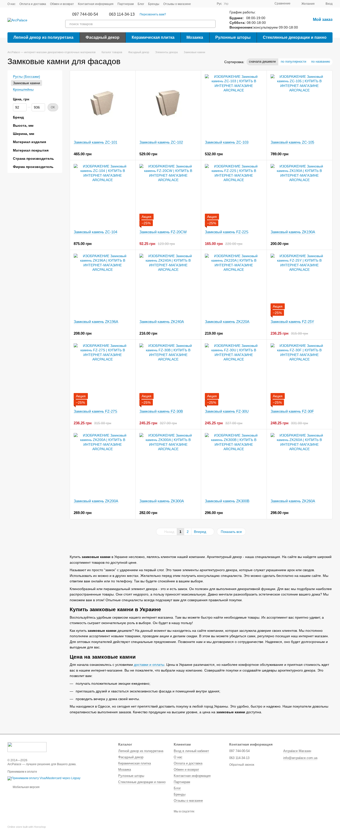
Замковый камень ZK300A (161, 501)
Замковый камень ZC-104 (95, 232)
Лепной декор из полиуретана (43, 37)
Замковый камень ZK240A (161, 321)
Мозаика (194, 37)
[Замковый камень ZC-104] (103, 195)
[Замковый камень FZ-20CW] (168, 195)
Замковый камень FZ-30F (292, 411)
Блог (141, 4)
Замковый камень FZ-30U (227, 411)
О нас (11, 4)
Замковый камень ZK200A (96, 501)
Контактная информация (95, 4)
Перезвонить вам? (153, 14)
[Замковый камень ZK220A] (234, 285)
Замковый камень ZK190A (293, 232)
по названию (320, 61)
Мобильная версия (26, 787)
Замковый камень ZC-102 (161, 142)
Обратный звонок (241, 764)
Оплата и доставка (32, 4)
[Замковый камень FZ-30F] (300, 374)
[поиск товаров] (212, 24)
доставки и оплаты (149, 665)
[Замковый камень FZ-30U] (234, 374)
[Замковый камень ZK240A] (168, 285)
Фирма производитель (33, 167)
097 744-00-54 (85, 14)
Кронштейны (23, 90)
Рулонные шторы (233, 37)
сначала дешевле (262, 61)
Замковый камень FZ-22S (226, 232)
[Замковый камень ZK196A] (103, 285)
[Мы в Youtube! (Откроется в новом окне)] (204, 4)
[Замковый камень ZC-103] (234, 105)
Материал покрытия (31, 150)
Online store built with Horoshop (26, 826)
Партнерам (125, 4)
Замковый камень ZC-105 (292, 142)
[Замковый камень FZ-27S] (103, 374)
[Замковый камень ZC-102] (168, 105)
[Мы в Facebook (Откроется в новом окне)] (198, 4)
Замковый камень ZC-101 (95, 142)
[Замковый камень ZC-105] (300, 105)
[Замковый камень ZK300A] (168, 464)
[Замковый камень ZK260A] (300, 464)
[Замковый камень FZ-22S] (234, 195)
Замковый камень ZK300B (227, 501)
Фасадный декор (102, 37)
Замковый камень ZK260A (293, 501)
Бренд (18, 117)
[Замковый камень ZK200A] (103, 464)
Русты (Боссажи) (26, 77)
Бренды (153, 4)
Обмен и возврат (62, 4)
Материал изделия (29, 142)
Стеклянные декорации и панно (295, 37)
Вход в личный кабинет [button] (191, 751)
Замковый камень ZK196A (96, 321)
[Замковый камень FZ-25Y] (300, 285)
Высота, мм (23, 125)
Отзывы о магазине (177, 4)
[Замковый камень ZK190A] (300, 195)
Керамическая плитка (153, 37)
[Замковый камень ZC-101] (103, 105)
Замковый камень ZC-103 (226, 142)
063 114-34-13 (122, 14)
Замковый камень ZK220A (227, 321)
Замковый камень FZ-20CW (163, 232)
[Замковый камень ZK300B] (234, 464)
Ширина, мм (23, 134)
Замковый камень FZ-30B (161, 411)
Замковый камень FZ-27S (95, 411)
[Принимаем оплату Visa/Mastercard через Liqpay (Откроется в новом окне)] (43, 778)
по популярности (293, 61)
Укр (226, 3)
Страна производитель (33, 158)
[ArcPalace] (27, 747)
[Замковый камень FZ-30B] (168, 374)
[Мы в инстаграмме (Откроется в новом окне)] (210, 4)
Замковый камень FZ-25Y (292, 321)
